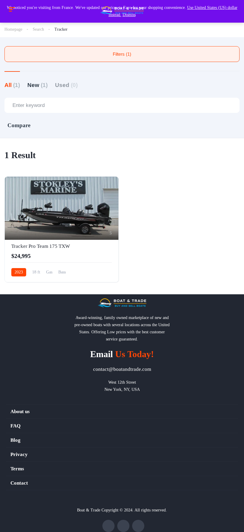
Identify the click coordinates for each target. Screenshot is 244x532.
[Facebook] (108, 526)
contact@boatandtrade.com (122, 369)
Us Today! (122, 354)
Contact (19, 483)
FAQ (15, 426)
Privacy (19, 454)
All (12, 85)
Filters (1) (122, 54)
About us (20, 411)
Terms (17, 469)
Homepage (13, 29)
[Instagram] (138, 526)
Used (66, 85)
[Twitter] (123, 526)
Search (38, 29)
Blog (15, 440)
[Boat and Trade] (122, 10)
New (37, 85)
